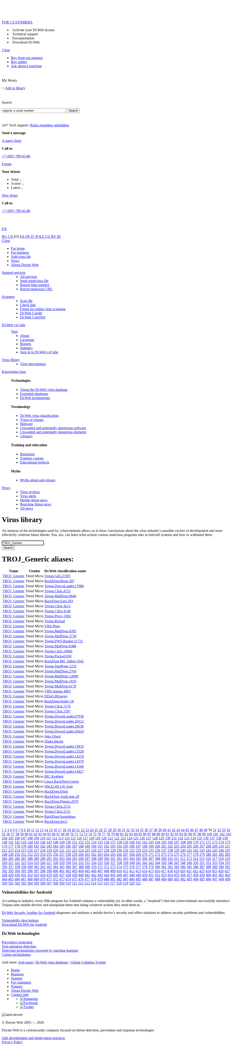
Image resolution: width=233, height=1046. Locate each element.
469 (36, 879)
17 (60, 830)
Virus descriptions (33, 364)
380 (157, 867)
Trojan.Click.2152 (57, 806)
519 (125, 883)
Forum (6, 164)
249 (11, 854)
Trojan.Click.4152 (57, 591)
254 (43, 854)
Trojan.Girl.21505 (57, 576)
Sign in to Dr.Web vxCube (39, 352)
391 (227, 867)
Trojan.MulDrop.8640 (60, 596)
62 (35, 834)
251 (23, 854)
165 (164, 842)
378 (144, 867)
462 (221, 875)
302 (119, 859)
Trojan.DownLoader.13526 (64, 751)
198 (144, 846)
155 (100, 842)
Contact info (20, 995)
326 (43, 863)
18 (64, 830)
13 (41, 830)
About (24, 336)
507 (49, 883)
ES (22, 236)
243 (202, 850)
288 (30, 859)
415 (151, 871)
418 (170, 871)
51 (214, 830)
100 (209, 834)
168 (183, 842)
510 (68, 883)
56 (8, 834)
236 (157, 850)
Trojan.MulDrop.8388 (60, 646)
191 (100, 846)
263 (100, 854)
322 (17, 863)
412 (131, 871)
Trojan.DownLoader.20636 (64, 726)
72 (81, 834)
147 (49, 842)
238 (170, 850)
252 (30, 854)
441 (87, 875)
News (15, 261)
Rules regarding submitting (49, 125)
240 (183, 850)
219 (49, 850)
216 (30, 850)
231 (125, 850)
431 (23, 875)
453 (164, 875)
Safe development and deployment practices (33, 1038)
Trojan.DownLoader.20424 (64, 731)
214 (17, 850)
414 (144, 871)
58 (17, 834)
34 (137, 830)
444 (106, 875)
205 (189, 846)
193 (113, 846)
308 (157, 859)
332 (81, 863)
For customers (21, 982)
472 (55, 879)
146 (43, 842)
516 (106, 883)
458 (195, 875)
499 (227, 879)
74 (90, 834)
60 (26, 834)
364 (55, 867)
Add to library (15, 88)
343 (151, 863)
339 (125, 863)
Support (16, 978)
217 (36, 850)
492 (183, 879)
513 (87, 883)
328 (55, 863)
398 (43, 871)
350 (195, 863)
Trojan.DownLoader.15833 (64, 746)
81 (122, 834)
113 (60, 838)
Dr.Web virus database (51, 962)
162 (144, 842)
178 (17, 846)
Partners (17, 986)
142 (17, 842)
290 (43, 859)
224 (81, 850)
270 (144, 854)
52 (219, 830)
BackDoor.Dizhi (56, 791)
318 (221, 859)
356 (4, 867)
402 (68, 871)
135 (199, 838)
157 (113, 842)
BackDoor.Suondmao (60, 816)
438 (68, 875)
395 (23, 871)
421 (189, 871)
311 (176, 859)
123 (123, 838)
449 (138, 875)
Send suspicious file (34, 281)
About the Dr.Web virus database (44, 390)
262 (93, 854)
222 (68, 850)
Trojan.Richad (54, 621)
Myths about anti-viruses (37, 480)
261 (87, 854)
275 (176, 854)
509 (62, 883)
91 (167, 834)
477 (87, 879)
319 (227, 859)
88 (154, 834)
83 (131, 834)
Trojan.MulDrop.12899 (61, 676)
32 (128, 830)
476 (81, 879)
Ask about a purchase (26, 66)
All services (28, 277)
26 (101, 830)
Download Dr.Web (26, 42)
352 (208, 863)
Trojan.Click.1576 (57, 706)
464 (4, 879)
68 (63, 834)
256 (55, 854)
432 (30, 875)
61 (31, 834)
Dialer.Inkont (53, 741)
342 (144, 863)
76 (99, 834)
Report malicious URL (36, 289)
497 (215, 879)
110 (42, 838)
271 (151, 854)
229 (113, 850)
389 (215, 867)
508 (55, 883)
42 (173, 830)
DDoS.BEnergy (56, 696)
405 (87, 871)
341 (138, 863)
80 (117, 834)
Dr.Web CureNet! (33, 317)
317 (214, 859)
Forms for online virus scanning (43, 309)
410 (119, 871)
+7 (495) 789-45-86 (16, 156)
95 (185, 834)
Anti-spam (25, 962)
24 (92, 830)
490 (170, 879)
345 (164, 863)
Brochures (27, 454)
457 (189, 875)
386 (195, 867)
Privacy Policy (12, 1042)
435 (49, 875)
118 (91, 838)
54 (228, 830)
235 (151, 850)
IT (33, 236)
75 (94, 834)
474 (68, 879)
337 (113, 863)
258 (68, 854)
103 (228, 834)
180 (30, 846)
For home (18, 248)
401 (62, 871)
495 (202, 879)
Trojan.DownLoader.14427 (64, 771)
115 (73, 838)
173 (215, 842)
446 (119, 875)
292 (55, 859)
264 (106, 854)
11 (32, 830)
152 (81, 842)
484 (132, 879)
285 (11, 859)
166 (170, 842)
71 (76, 834)
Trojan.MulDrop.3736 (60, 636)
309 (164, 859)
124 (129, 838)
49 (205, 830)
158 (119, 842)
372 (106, 867)
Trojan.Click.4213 (57, 606)
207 (202, 846)
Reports (25, 344)
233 (138, 850)
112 (54, 838)
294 (68, 859)
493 (189, 879)
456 (183, 875)
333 (87, 863)
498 (221, 879)
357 (11, 867)
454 (170, 875)
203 (176, 846)
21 (78, 830)
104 (4, 838)
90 (163, 834)
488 (157, 879)
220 (55, 850)
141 (11, 842)
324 (30, 863)
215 (23, 850)
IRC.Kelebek (53, 776)
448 (132, 875)
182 (43, 846)
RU (5, 236)
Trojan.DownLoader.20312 (64, 721)
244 (208, 850)
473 (62, 879)
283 (227, 854)
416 (157, 871)
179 (23, 846)
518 (119, 883)
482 (119, 879)
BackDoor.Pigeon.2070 (61, 801)
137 (212, 838)
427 (227, 871)
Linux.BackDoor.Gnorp (61, 781)
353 (215, 863)
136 (206, 838)
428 (4, 875)
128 (155, 838)
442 (93, 875)
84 (135, 834)
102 (222, 834)
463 (227, 875)
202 (170, 846)
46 (192, 830)
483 (125, 879)
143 (23, 842)
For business (20, 252)
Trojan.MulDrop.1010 (60, 681)
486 (144, 879)
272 (157, 854)
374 (119, 867)
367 (74, 867)
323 (23, 863)
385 (189, 867)
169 (189, 842)
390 (221, 867)
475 (74, 879)
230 (119, 850)
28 (110, 830)
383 (176, 867)
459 (202, 875)
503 (23, 883)
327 (49, 863)
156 (106, 842)
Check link (28, 305)
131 (174, 838)
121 (110, 838)
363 (49, 867)
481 (113, 879)
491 (176, 879)
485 (138, 879)
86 (145, 834)
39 (160, 830)
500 (4, 883)
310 (170, 859)
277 (189, 854)
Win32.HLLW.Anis (58, 786)
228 (106, 850)
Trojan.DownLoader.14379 (64, 761)
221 (62, 850)
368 (81, 867)
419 (176, 871)
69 (67, 834)
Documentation (23, 38)
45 (187, 830)
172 (208, 842)
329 (62, 863)
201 (164, 846)
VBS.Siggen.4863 (57, 691)
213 (11, 850)
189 (87, 846)
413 (138, 871)
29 (114, 830)
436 (55, 875)
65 (49, 834)
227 (100, 850)
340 (132, 863)
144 (30, 842)
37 (151, 830)
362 (43, 867)
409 (113, 871)
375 (125, 867)
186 (68, 846)
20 (73, 830)
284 (4, 859)
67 (58, 834)
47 (196, 830)
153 (87, 842)
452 (157, 875)
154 (93, 842)
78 (108, 834)
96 (190, 834)
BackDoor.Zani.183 (58, 601)
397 (36, 871)
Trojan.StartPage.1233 (60, 666)
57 (13, 834)
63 (40, 834)
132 (180, 838)
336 (106, 863)
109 (36, 838)
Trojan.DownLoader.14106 (64, 766)
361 (36, 867)
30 (119, 830)
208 (208, 846)
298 (93, 859)
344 (157, 863)
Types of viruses (31, 420)
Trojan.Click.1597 (57, 711)
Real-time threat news (35, 504)
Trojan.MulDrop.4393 (60, 631)
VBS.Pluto (52, 626)
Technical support (25, 34)
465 (11, 879)
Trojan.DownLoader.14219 (64, 756)
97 (195, 834)
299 (100, 859)
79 (113, 834)
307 (151, 859)
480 (106, 879)
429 (11, 875)
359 (23, 867)
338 (119, 863)
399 (49, 871)
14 (46, 830)
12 (37, 830)
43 (178, 830)
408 (106, 871)
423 (202, 871)
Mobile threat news (34, 500)
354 (221, 863)
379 (151, 867)
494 (195, 879)
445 (113, 875)
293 (62, 859)
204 (183, 846)
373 (113, 867)
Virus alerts (28, 496)
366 (68, 867)
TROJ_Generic (14, 576)
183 (49, 846)
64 (44, 834)
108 (30, 838)
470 (43, 879)
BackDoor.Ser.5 (55, 821)
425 (214, 871)
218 (43, 850)
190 (93, 846)
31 (123, 830)
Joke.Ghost (52, 736)
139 (225, 838)
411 (125, 871)
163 (151, 842)
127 (148, 838)
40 (164, 830)
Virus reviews (30, 492)
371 (100, 867)
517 (112, 883)
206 (195, 846)
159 (125, 842)
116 (79, 838)
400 (55, 871)
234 (144, 850)
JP (37, 236)
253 (36, 854)
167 (176, 842)
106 (17, 838)
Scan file (26, 301)
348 (183, 863)
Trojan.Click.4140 (57, 611)
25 (96, 830)
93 (176, 834)
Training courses (32, 458)
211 (227, 846)
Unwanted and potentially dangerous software (53, 428)
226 (93, 850)
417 (163, 871)
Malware (26, 424)
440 (81, 875)
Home (15, 970)
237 (164, 850)
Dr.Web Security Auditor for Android (28, 913)
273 (164, 854)
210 (221, 846)
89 (158, 834)
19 (69, 830)
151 (74, 842)
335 (100, 863)
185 (62, 846)
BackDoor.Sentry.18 (59, 701)
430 (17, 875)
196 (132, 846)
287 (23, 859)
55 (3, 834)
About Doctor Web (24, 265)
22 (82, 830)
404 (81, 871)
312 (182, 859)
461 (215, 875)
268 (132, 854)
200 (157, 846)
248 (4, 854)
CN (11, 236)
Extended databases (34, 394)
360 (30, 867)
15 (51, 830)
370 (93, 867)
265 (113, 854)
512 (81, 883)
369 (87, 867)
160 (132, 842)
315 (202, 859)
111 (48, 838)
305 (138, 859)
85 (140, 834)
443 (100, 875)
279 (202, 854)
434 (43, 875)
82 (126, 834)
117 (85, 838)
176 (4, 846)
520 (131, 883)
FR (28, 236)
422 (195, 871)
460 (208, 875)
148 (55, 842)
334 (93, 863)
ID (59, 236)
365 (62, 867)
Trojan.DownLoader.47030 (64, 716)
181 (36, 846)
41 (169, 830)
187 (74, 846)
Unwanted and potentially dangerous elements (53, 432)
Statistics (26, 348)
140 (4, 842)
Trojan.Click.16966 (58, 651)
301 (113, 859)
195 (125, 846)
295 (74, 859)
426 (221, 871)
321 (11, 863)
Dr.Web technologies (35, 398)
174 (221, 842)
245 (215, 850)
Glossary (26, 436)
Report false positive (34, 285)
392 (4, 871)
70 (72, 834)
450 (144, 875)
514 (93, 883)
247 (227, 850)
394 (17, 871)
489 (164, 879)
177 (11, 846)
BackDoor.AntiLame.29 (61, 796)
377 (138, 867)
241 (189, 850)
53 (223, 830)
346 (170, 863)
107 (23, 838)
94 (181, 834)
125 (136, 838)
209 (215, 846)
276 (183, 854)
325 (36, 863)
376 (132, 867)
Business (17, 974)
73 (85, 834)
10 (28, 830)
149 (62, 842)
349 (189, 863)
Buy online (19, 62)
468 (30, 879)
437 (62, 875)
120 (104, 838)
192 (106, 846)
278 (195, 854)
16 (55, 830)
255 (49, 854)
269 (138, 854)
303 (125, 859)
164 (157, 842)
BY (54, 236)
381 (164, 867)
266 (119, 854)
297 (87, 859)
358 (17, 867)
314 (195, 859)
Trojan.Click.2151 (57, 811)
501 (11, 883)
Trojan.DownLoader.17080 (64, 586)
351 (202, 863)
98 (199, 834)
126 (142, 838)
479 (100, 879)
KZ (42, 236)
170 (195, 842)
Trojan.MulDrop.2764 (60, 671)
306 (144, 859)
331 (74, 863)
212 (4, 850)
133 (187, 838)
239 (176, 850)
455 (176, 875)
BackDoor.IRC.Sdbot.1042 (64, 661)
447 (125, 875)
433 (36, 875)
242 (195, 850)
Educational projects (34, 462)
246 (221, 850)
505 (36, 883)
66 (54, 834)
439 (74, 875)
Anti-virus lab (21, 257)
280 (208, 854)
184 (55, 846)
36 (146, 830)
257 (62, 854)
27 (105, 830)
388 (208, 867)
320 (4, 863)
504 (30, 883)
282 (221, 854)
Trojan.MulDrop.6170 (60, 686)
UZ (48, 236)
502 (17, 883)
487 (151, 879)
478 (93, 879)
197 (138, 846)
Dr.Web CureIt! (31, 313)
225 (87, 850)
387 (202, 867)
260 (81, 854)
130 (167, 838)
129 (161, 838)
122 (116, 838)
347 (176, 863)
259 (74, 854)
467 (23, 879)
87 (149, 834)
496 (208, 879)
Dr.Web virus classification (39, 416)
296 (81, 859)
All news (26, 508)
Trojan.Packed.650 (57, 656)
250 (17, 854)
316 (208, 859)
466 (17, 879)
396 (30, 871)
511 (74, 883)
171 (202, 842)
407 (100, 871)
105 (11, 838)
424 (208, 871)
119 (97, 838)
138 (218, 838)
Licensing (27, 340)
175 (227, 842)
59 (22, 834)
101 (215, 834)
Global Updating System (88, 962)
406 (93, 871)
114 (67, 838)
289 (36, 859)
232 (132, 850)
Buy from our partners (27, 58)
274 (170, 854)
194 (119, 846)
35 (142, 830)
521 (138, 883)
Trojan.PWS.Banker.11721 (63, 641)
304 (132, 859)
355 (227, 863)
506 (43, 883)
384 (183, 867)
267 (125, 854)
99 (204, 834)
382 (170, 867)
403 (74, 871)
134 (193, 838)
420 (182, 871)
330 (68, 863)
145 (36, 842)
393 (11, 871)
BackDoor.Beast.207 (59, 581)
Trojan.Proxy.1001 (57, 616)
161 (138, 842)
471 (49, 879)
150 (68, 842)
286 (17, 859)
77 (104, 834)
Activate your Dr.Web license (33, 30)
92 (172, 834)
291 (49, 859)
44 (183, 830)
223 (74, 850)
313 (189, 859)
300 (106, 859)
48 (201, 830)
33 (132, 830)
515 (100, 883)
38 (155, 830)
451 (151, 875)
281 (215, 854)
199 (151, 846)
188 (81, 846)
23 (87, 830)
